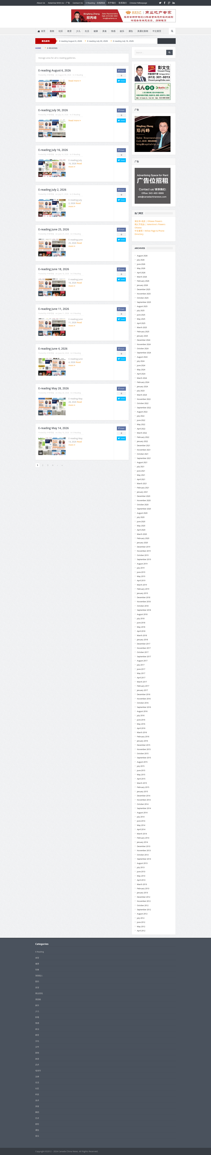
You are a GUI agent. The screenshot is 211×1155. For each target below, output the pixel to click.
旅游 (37, 1058)
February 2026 (143, 281)
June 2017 (141, 669)
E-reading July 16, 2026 (123, 41)
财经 (37, 1124)
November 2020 (144, 500)
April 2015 (141, 778)
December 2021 (143, 445)
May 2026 (141, 268)
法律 (37, 1076)
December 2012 (143, 897)
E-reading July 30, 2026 (97, 41)
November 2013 (144, 850)
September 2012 (144, 909)
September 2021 (144, 458)
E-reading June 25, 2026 (53, 229)
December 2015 (143, 745)
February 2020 (143, 538)
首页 (43, 31)
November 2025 (144, 293)
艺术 (37, 1118)
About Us (41, 3)
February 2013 (143, 888)
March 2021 (142, 483)
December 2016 (143, 694)
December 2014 (143, 795)
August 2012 (142, 913)
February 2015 (143, 787)
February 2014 (143, 838)
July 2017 (140, 665)
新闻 (52, 31)
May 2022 (141, 424)
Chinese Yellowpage (138, 3)
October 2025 (142, 298)
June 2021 (141, 471)
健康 (96, 31)
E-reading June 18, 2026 (53, 269)
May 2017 (141, 673)
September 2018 (144, 610)
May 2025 (141, 319)
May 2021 (141, 475)
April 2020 (141, 530)
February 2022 (143, 437)
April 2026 (141, 272)
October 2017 (142, 652)
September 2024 (144, 352)
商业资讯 (39, 993)
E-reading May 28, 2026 (53, 388)
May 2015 (141, 774)
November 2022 (144, 399)
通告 (131, 31)
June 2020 (141, 521)
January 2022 (142, 441)
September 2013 (144, 859)
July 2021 (140, 466)
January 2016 (142, 741)
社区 (61, 31)
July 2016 (140, 715)
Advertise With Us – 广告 (59, 3)
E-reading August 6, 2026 (70, 41)
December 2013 (143, 846)
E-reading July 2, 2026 (52, 190)
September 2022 (144, 407)
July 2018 (140, 618)
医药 (37, 981)
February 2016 (143, 736)
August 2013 (142, 863)
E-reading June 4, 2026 (52, 348)
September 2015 (144, 757)
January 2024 (142, 386)
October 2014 (142, 804)
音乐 (37, 1136)
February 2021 (143, 487)
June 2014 (141, 821)
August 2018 (142, 614)
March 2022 (142, 433)
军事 (37, 969)
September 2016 (144, 707)
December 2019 (143, 546)
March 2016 (142, 732)
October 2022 (142, 403)
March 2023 (142, 395)
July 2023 (140, 390)
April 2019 (141, 580)
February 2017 (143, 686)
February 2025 (143, 331)
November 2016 (144, 698)
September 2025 (144, 302)
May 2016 (141, 724)
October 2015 (142, 753)
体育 (37, 957)
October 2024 (142, 348)
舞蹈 (37, 1112)
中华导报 (50, 75)
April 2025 (141, 323)
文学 (37, 1047)
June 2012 (141, 922)
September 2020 (144, 508)
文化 (37, 1041)
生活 (87, 31)
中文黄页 (157, 31)
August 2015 (142, 762)
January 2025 (142, 336)
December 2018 (143, 597)
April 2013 (141, 880)
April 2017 (141, 677)
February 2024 (143, 382)
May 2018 (141, 627)
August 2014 (142, 812)
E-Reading (79, 75)
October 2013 (142, 854)
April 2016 (141, 728)
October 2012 (142, 905)
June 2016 (141, 719)
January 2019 (142, 593)
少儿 (78, 31)
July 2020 (140, 517)
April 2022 (141, 428)
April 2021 (141, 479)
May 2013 (141, 876)
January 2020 (142, 542)
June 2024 (141, 365)
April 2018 (141, 631)
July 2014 (140, 816)
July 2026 (140, 260)
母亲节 (38, 1070)
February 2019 (143, 589)
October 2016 (142, 703)
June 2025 (141, 314)
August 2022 (142, 411)
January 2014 (142, 842)
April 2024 (141, 373)
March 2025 (142, 327)
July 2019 (140, 568)
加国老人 (39, 975)
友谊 (37, 987)
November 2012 (144, 901)
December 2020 (143, 496)
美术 (37, 1100)
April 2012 (141, 930)
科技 (37, 1094)
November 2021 (144, 449)
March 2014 (142, 833)
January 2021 (142, 492)
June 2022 (141, 420)
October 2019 (142, 555)
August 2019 (142, 563)
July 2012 (140, 918)
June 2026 (141, 264)
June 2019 (141, 572)
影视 (37, 1017)
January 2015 (142, 791)
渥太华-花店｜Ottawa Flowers (148, 221)
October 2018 (142, 606)
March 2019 (142, 584)
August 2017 (142, 660)
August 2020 (142, 513)
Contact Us (78, 3)
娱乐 (122, 31)
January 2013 (142, 892)
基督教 (38, 999)
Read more (74, 80)
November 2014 (144, 800)
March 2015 (142, 783)
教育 (69, 31)
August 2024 (142, 357)
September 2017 (144, 656)
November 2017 (144, 648)
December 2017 (143, 643)
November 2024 (144, 344)
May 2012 (141, 926)
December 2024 (143, 340)
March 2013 (142, 884)
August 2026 (142, 255)
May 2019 (141, 576)
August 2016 (142, 711)
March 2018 (142, 635)
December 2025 (143, 289)
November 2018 (144, 601)
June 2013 (141, 871)
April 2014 (141, 829)
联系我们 (123, 3)
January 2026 (142, 285)
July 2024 (140, 361)
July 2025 (140, 310)
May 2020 (141, 525)
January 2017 (142, 690)
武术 (37, 1064)
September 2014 (144, 808)
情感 (113, 31)
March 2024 (142, 378)
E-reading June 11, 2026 (53, 309)
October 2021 (142, 454)
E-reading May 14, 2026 (53, 428)
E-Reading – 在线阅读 (95, 3)
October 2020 (142, 504)
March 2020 (142, 534)
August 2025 (142, 306)
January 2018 (142, 639)
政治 (37, 1029)
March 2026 (142, 276)
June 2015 (141, 770)
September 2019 (144, 559)
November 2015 (144, 749)
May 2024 (141, 369)
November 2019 (144, 551)
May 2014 (141, 825)
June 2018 (141, 622)
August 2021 (142, 462)
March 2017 (142, 681)
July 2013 (140, 867)
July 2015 (140, 766)
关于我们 (112, 3)
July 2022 (140, 416)
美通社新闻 (142, 31)
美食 (104, 31)
